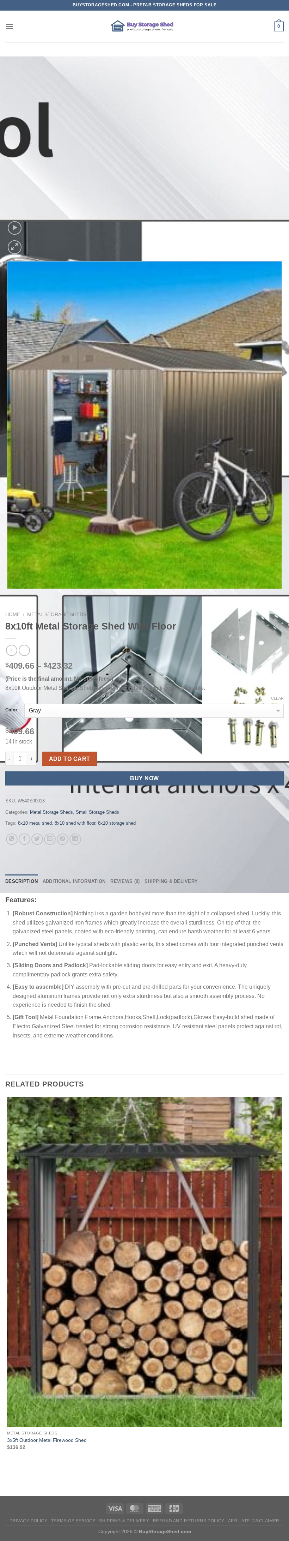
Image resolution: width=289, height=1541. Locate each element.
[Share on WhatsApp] (12, 839)
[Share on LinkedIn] (75, 839)
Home (12, 614)
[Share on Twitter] (37, 839)
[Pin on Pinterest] (62, 839)
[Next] (31, 243)
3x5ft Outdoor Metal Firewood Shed (47, 1440)
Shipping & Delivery (124, 1520)
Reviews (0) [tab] (125, 881)
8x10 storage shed (117, 823)
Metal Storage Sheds (56, 614)
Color (11, 710)
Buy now (144, 778)
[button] (9, 26)
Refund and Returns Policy (189, 1520)
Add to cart (69, 759)
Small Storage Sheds (97, 812)
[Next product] (11, 650)
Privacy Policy (29, 1520)
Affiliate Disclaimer (253, 1520)
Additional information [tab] (74, 881)
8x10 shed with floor (75, 823)
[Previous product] (24, 650)
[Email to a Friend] (50, 839)
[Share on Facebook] (24, 839)
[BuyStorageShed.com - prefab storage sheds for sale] (144, 26)
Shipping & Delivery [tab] (171, 881)
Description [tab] (21, 881)
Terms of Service (73, 1520)
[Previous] (9, 596)
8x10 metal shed (35, 823)
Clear (277, 698)
